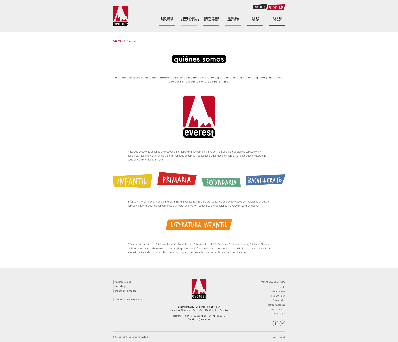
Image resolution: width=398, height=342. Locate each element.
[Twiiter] (282, 323)
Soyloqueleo (279, 300)
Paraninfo (280, 287)
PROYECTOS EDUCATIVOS (167, 19)
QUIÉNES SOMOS (277, 19)
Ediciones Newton (276, 309)
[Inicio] (121, 15)
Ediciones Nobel (277, 296)
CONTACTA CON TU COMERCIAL (211, 19)
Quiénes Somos (123, 282)
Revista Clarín (278, 313)
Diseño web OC (279, 337)
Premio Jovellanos (276, 305)
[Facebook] (275, 323)
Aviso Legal (121, 286)
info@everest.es (202, 319)
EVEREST (117, 41)
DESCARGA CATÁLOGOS (233, 19)
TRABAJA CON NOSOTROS (128, 299)
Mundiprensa (278, 291)
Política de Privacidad (125, 291)
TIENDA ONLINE (255, 19)
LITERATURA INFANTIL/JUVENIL (189, 19)
